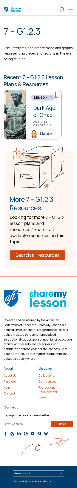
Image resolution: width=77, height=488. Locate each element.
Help (7, 387)
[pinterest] (26, 433)
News (42, 398)
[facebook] (5, 433)
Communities (47, 381)
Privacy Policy (43, 481)
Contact (9, 393)
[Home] (13, 9)
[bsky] (46, 433)
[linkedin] (19, 433)
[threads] (39, 433)
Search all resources (37, 255)
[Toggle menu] (70, 10)
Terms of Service (23, 481)
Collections (46, 375)
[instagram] (12, 433)
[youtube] (32, 433)
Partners (10, 381)
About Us (10, 375)
